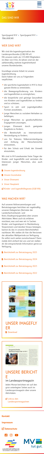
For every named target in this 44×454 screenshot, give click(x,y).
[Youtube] (16, 435)
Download (12, 332)
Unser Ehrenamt (11, 179)
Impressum (7, 422)
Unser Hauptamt (11, 184)
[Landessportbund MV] (11, 445)
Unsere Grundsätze (12, 175)
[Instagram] (11, 435)
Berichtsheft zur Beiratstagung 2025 (20, 252)
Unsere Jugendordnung (14, 170)
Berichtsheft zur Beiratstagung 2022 (20, 273)
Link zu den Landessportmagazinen (18, 400)
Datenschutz (11, 428)
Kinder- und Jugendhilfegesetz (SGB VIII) (22, 188)
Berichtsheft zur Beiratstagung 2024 (20, 259)
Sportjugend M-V (9, 35)
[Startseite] (11, 6)
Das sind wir (8, 38)
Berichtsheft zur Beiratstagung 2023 (20, 266)
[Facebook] (6, 435)
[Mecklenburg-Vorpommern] (33, 445)
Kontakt (6, 416)
